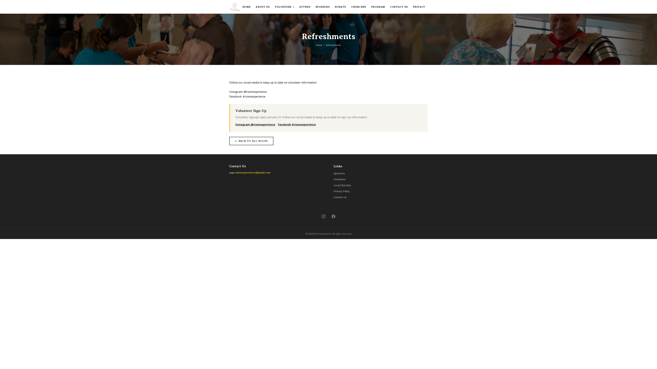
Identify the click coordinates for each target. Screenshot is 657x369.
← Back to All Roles (251, 141)
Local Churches (342, 185)
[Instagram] (323, 216)
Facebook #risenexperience (297, 124)
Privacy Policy (342, 191)
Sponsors (322, 6)
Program (378, 6)
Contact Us (399, 6)
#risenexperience (254, 96)
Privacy (419, 6)
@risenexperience (255, 92)
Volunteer (284, 6)
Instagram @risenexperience (255, 124)
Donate (340, 6)
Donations (340, 179)
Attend (304, 6)
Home (246, 6)
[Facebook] (333, 216)
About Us (263, 6)
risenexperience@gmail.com (252, 172)
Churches (358, 6)
